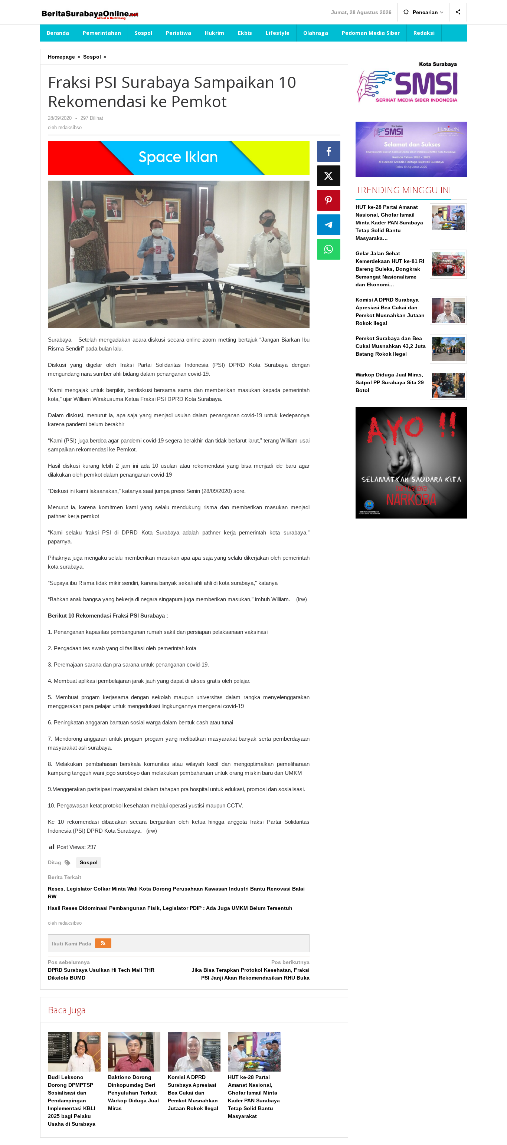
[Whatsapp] (329, 249)
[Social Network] (458, 12)
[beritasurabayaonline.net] (89, 14)
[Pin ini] (329, 200)
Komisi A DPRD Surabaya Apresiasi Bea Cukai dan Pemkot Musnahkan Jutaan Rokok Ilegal (193, 1092)
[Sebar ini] (329, 151)
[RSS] (103, 943)
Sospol (89, 862)
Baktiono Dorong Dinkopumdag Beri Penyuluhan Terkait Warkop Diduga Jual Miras (133, 1092)
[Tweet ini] (329, 175)
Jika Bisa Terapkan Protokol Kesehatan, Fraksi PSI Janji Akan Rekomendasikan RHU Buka (250, 970)
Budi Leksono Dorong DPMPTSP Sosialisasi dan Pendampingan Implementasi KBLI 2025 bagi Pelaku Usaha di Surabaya (71, 1100)
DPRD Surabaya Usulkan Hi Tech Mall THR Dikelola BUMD (101, 970)
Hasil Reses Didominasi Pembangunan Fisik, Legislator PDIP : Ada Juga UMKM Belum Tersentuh (170, 908)
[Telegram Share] (329, 224)
